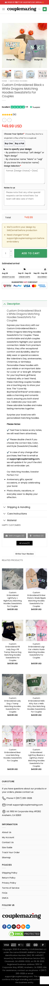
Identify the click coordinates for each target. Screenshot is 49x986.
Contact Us (8, 842)
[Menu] (3, 9)
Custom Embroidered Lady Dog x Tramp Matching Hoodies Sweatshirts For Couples (12, 700)
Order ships (24, 277)
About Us (6, 832)
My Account (8, 837)
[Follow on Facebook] (4, 926)
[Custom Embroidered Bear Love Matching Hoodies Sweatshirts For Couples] (12, 736)
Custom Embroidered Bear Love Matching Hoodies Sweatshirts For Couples (13, 751)
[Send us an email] (14, 926)
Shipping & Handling (18, 507)
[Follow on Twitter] (9, 926)
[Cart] (45, 9)
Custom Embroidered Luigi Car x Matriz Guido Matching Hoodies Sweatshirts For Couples (36, 645)
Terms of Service (10, 887)
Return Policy (8, 877)
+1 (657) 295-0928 (22, 798)
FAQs (4, 892)
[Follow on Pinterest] (18, 926)
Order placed (8, 277)
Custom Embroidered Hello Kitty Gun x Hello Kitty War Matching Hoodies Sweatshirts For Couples (36, 700)
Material (11, 520)
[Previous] (6, 45)
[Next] (43, 45)
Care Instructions (17, 513)
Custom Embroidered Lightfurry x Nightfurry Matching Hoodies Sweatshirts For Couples (13, 594)
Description (13, 303)
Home (4, 81)
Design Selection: (12, 166)
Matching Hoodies (18, 81)
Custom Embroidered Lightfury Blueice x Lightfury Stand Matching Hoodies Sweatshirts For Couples (36, 751)
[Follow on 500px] (28, 926)
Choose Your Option (14, 134)
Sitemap (6, 857)
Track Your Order (11, 852)
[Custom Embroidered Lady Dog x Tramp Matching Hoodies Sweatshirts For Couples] (12, 684)
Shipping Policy (9, 872)
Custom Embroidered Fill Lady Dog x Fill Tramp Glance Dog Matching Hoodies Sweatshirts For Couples (12, 645)
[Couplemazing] (21, 9)
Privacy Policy (9, 882)
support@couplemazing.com (28, 804)
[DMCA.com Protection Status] (24, 933)
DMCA (5, 897)
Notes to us (9, 187)
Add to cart (31, 253)
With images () (16, 535)
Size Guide (7, 847)
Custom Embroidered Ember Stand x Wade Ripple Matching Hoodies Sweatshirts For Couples (36, 594)
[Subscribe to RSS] (23, 926)
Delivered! (42, 277)
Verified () (38, 535)
